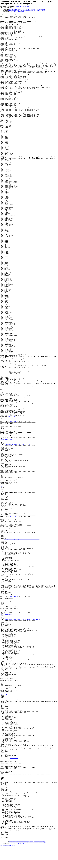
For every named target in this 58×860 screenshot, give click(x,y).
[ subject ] (18, 11)
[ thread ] (14, 11)
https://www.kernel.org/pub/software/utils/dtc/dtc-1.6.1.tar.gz (17, 444)
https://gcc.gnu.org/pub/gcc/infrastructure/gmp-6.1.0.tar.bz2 (17, 699)
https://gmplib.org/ (5, 694)
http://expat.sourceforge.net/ (7, 614)
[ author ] (22, 11)
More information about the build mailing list (8, 845)
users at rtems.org (14, 421)
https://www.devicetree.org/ (7, 439)
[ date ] (12, 11)
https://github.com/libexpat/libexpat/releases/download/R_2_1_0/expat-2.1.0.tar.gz (22, 539)
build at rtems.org (12, 416)
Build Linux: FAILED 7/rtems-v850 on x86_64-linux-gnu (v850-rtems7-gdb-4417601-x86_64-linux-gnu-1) (27, 10)
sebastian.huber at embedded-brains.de (22, 6)
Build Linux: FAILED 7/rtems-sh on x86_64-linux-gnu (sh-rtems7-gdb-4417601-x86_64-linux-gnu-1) (27, 9)
